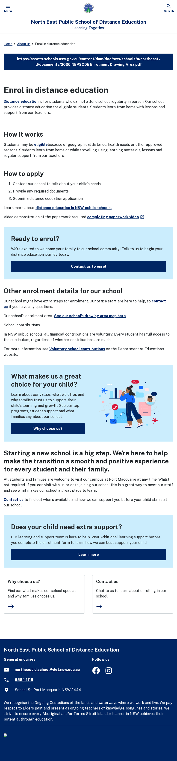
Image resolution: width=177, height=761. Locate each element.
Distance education (21, 101)
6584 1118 (24, 680)
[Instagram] (109, 673)
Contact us (14, 499)
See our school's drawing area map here (90, 316)
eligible (41, 144)
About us (23, 44)
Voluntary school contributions (77, 349)
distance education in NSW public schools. (73, 208)
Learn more (88, 554)
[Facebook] (96, 673)
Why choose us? (47, 428)
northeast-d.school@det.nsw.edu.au (47, 669)
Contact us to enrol (88, 266)
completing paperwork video (116, 217)
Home (8, 44)
